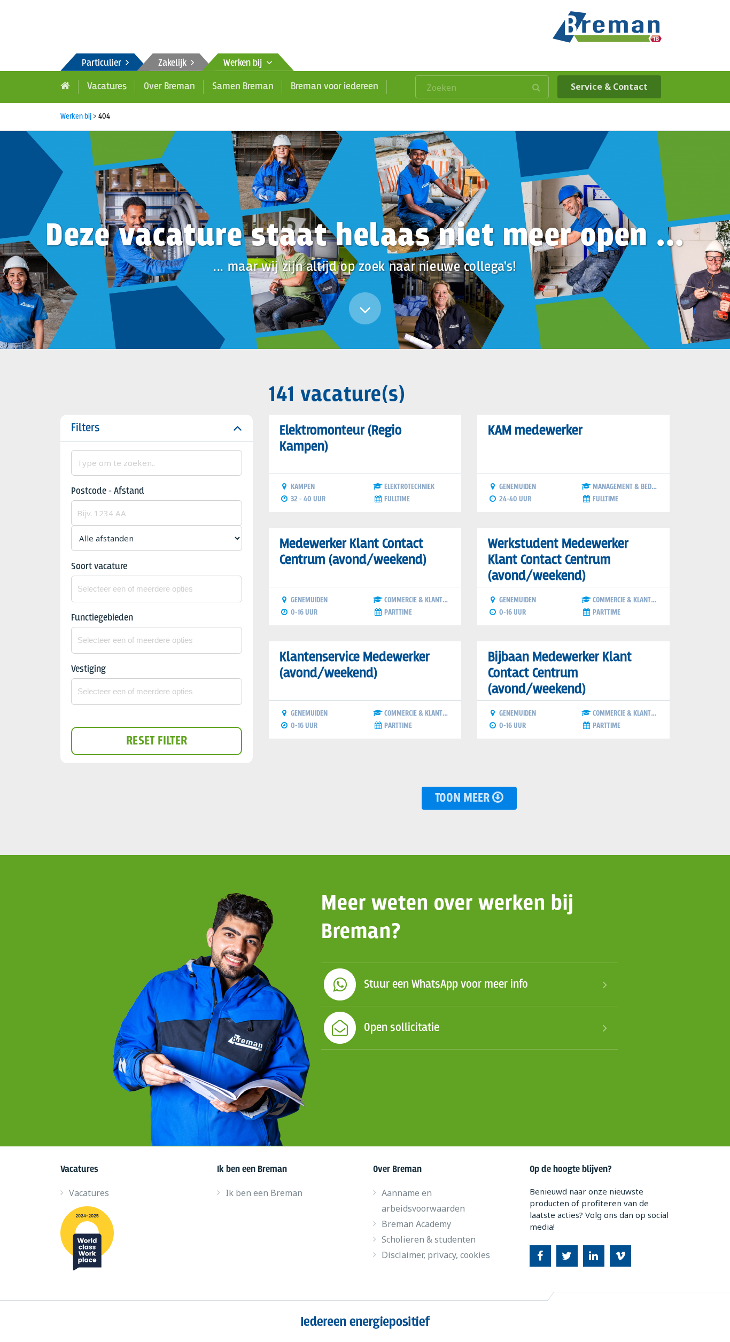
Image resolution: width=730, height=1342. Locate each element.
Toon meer (463, 798)
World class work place (91, 1238)
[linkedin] (593, 1256)
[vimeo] (620, 1256)
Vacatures (107, 86)
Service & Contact (609, 86)
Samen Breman (243, 86)
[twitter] (567, 1256)
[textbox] (156, 589)
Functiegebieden (102, 618)
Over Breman (169, 86)
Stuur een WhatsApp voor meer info (446, 984)
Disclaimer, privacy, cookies (436, 1255)
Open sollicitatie (401, 1027)
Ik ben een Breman (264, 1193)
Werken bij (244, 63)
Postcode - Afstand (107, 491)
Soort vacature (99, 567)
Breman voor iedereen (334, 86)
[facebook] (540, 1256)
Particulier (104, 63)
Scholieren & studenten (429, 1239)
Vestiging (88, 669)
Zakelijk (174, 63)
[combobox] (156, 589)
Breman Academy (416, 1224)
